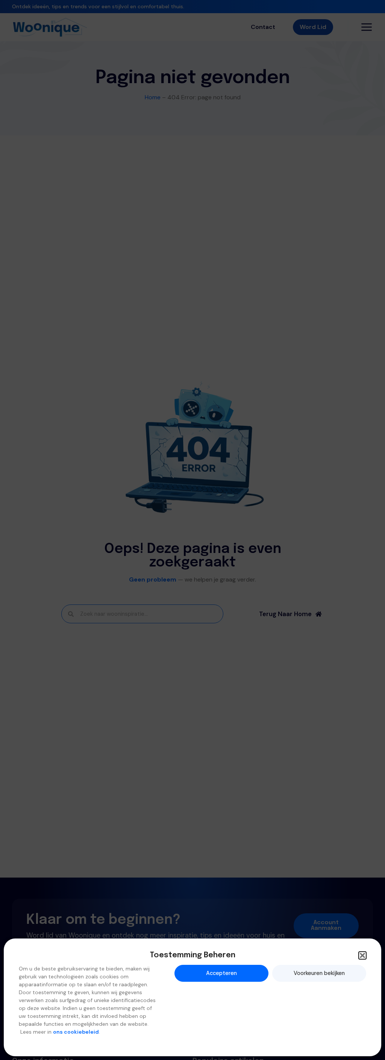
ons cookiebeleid (76, 1031)
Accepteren (221, 973)
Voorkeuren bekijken (319, 973)
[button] (362, 955)
